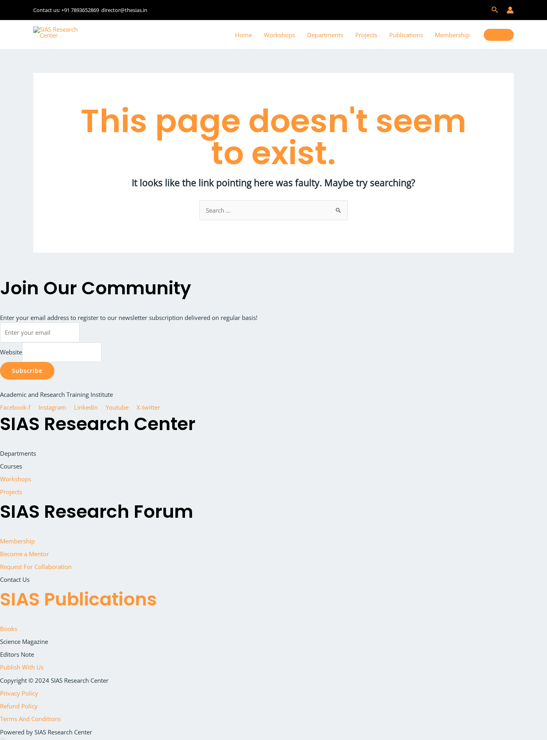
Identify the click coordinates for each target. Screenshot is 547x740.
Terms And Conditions (30, 719)
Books (8, 629)
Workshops (279, 35)
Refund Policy (19, 706)
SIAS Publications (78, 599)
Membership (452, 35)
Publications (406, 35)
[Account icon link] (510, 10)
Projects (366, 35)
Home (243, 35)
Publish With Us (22, 667)
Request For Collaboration (36, 567)
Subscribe (27, 370)
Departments (325, 35)
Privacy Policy (19, 693)
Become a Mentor (24, 554)
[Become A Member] (499, 35)
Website (11, 352)
